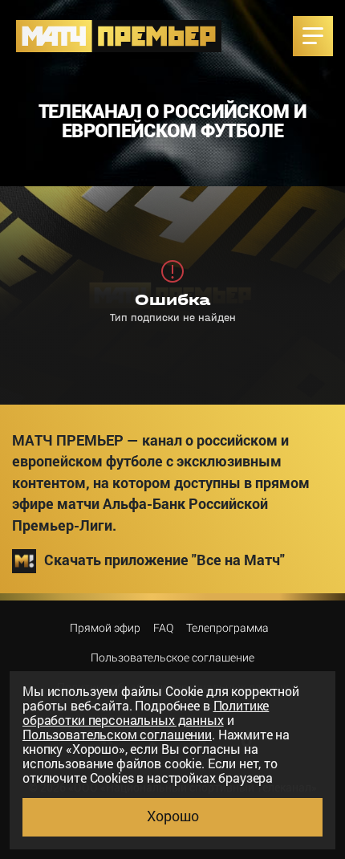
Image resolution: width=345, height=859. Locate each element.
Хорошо (173, 815)
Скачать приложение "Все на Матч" (164, 560)
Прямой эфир (105, 627)
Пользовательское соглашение (172, 657)
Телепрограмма (227, 627)
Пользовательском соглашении (117, 734)
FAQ (163, 627)
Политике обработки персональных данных (145, 712)
